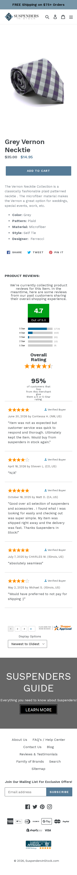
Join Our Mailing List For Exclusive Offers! (38, 782)
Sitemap (38, 769)
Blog (50, 747)
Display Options (30, 636)
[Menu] (71, 17)
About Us (19, 740)
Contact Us (32, 747)
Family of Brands (30, 761)
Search (55, 761)
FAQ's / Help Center (49, 740)
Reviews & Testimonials (38, 754)
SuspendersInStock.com (42, 860)
